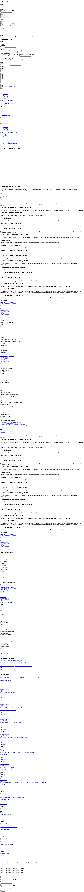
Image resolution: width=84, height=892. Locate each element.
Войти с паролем (4, 417)
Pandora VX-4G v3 (4, 754)
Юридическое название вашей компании (9, 54)
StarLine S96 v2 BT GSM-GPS (6, 844)
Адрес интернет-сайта (5, 55)
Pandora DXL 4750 (4, 799)
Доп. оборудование (4, 308)
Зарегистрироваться (4, 30)
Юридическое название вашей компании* (27, 54)
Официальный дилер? (5, 53)
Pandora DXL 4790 (4, 829)
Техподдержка (6, 96)
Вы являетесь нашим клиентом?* (7, 60)
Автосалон (13, 36)
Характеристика (8, 200)
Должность (2, 45)
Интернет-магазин (36, 36)
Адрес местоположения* (5, 59)
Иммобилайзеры (3, 312)
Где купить (5, 94)
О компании (5, 97)
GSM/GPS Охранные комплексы (10, 143)
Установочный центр (19, 36)
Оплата (2, 199)
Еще (1, 315)
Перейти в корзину (4, 123)
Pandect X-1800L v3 (4, 739)
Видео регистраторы (4, 313)
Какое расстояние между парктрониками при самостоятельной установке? (16, 425)
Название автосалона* (5, 50)
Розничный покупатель (5, 36)
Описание (2, 200)
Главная (4, 141)
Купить (2, 198)
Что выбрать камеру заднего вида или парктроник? (11, 422)
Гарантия (10, 199)
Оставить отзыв (3, 430)
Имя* (1, 42)
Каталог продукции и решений (9, 142)
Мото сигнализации (4, 311)
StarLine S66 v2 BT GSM (5, 695)
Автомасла (2, 309)
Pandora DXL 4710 (4, 725)
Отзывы (21, 200)
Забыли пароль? (7, 25)
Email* (1, 48)
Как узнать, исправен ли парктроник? (8, 426)
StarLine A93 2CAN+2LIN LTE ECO (8, 710)
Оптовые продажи (28, 36)
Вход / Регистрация (4, 109)
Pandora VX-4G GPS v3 (5, 680)
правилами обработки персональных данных (38, 888)
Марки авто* (3, 51)
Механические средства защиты (7, 305)
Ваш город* (2, 49)
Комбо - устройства (4, 314)
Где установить (6, 95)
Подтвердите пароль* (5, 64)
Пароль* (2, 63)
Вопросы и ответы (16, 200)
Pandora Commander (5, 784)
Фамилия (2, 44)
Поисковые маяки (4, 310)
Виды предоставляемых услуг (6, 58)
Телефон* (2, 46)
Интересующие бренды (5, 57)
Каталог (4, 92)
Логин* (2, 62)
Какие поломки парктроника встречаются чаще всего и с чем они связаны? (16, 427)
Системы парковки (4, 306)
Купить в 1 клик (3, 196)
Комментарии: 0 (3, 684)
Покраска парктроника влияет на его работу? (10, 423)
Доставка (6, 199)
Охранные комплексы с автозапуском (8, 303)
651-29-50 (7, 98)
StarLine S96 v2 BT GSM (5, 814)
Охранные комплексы (5, 304)
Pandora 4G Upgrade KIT (6, 769)
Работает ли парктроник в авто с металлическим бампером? (13, 424)
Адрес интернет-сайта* (15, 55)
